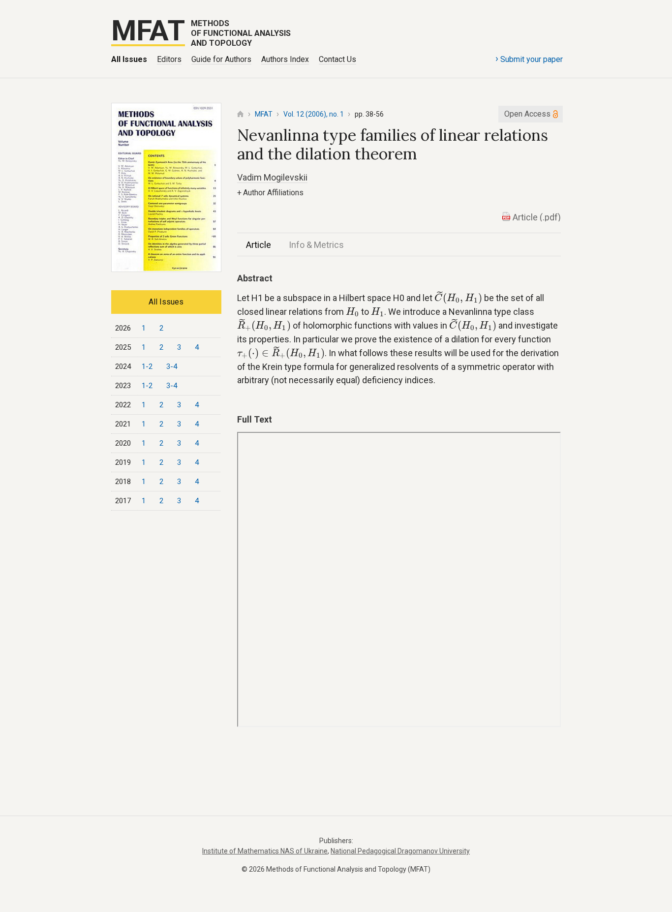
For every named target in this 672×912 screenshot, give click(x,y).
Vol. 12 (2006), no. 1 (313, 114)
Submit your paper (529, 58)
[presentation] (458, 298)
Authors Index (285, 59)
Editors (169, 59)
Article (258, 245)
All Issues (129, 59)
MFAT (264, 114)
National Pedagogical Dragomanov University (400, 851)
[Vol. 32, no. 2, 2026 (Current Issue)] (166, 269)
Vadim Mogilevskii (272, 177)
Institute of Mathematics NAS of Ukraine (265, 851)
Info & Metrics (316, 245)
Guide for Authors (221, 59)
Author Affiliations (270, 192)
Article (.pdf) (537, 217)
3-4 (171, 366)
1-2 (147, 366)
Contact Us (337, 59)
